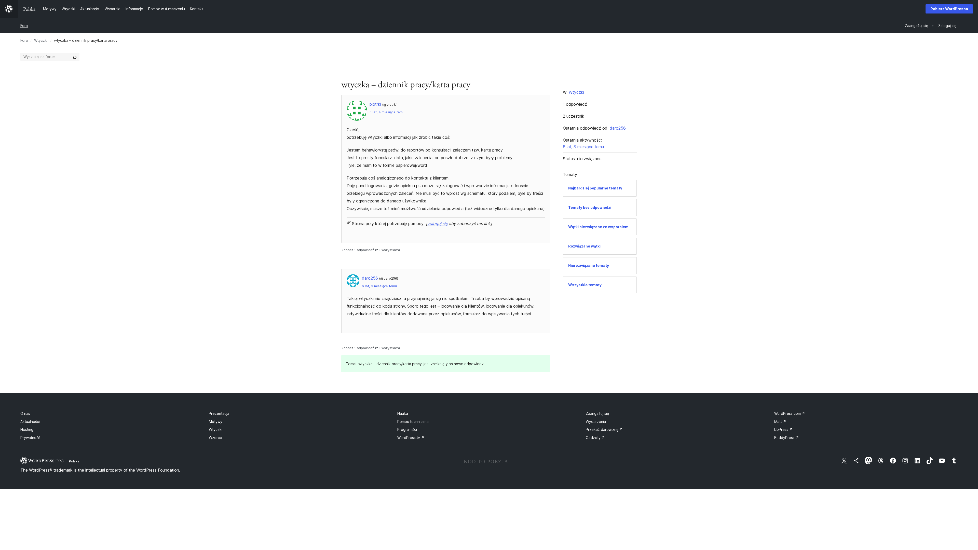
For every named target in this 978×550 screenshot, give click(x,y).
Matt (780, 421)
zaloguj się (437, 223)
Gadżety (595, 437)
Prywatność (30, 437)
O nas (25, 413)
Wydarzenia (596, 421)
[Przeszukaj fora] (74, 57)
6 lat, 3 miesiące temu (379, 286)
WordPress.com (789, 413)
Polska (74, 461)
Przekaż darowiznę (604, 429)
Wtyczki (41, 40)
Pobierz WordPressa (949, 9)
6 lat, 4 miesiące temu (387, 112)
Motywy (215, 421)
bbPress (783, 429)
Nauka (402, 413)
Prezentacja (219, 413)
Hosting (26, 429)
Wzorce (215, 437)
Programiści (407, 429)
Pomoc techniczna (413, 421)
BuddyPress (786, 437)
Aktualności (30, 421)
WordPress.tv (410, 437)
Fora (24, 25)
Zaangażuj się (597, 413)
